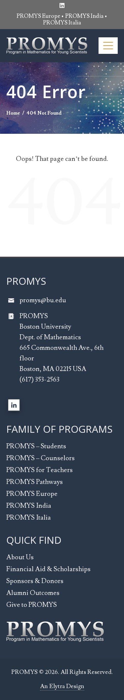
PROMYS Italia (62, 22)
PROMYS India (28, 505)
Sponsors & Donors (34, 581)
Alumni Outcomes (33, 593)
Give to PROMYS (31, 605)
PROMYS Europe (38, 16)
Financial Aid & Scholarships (48, 569)
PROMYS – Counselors (40, 458)
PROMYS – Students (36, 446)
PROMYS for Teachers (39, 470)
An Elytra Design (62, 686)
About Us (20, 557)
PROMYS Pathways (34, 482)
